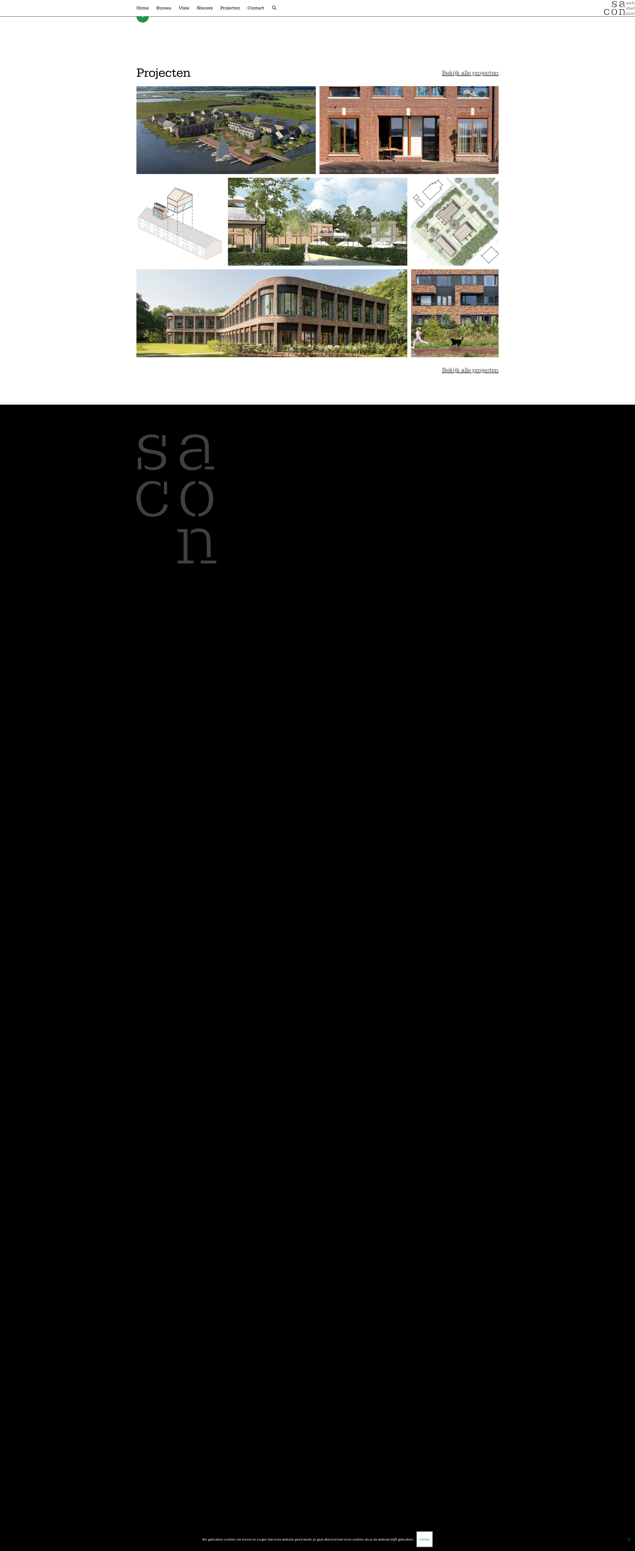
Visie (184, 8)
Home (142, 8)
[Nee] (628, 1539)
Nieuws (205, 8)
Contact (256, 8)
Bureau (163, 8)
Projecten (230, 8)
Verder (424, 1539)
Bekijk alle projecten (470, 73)
